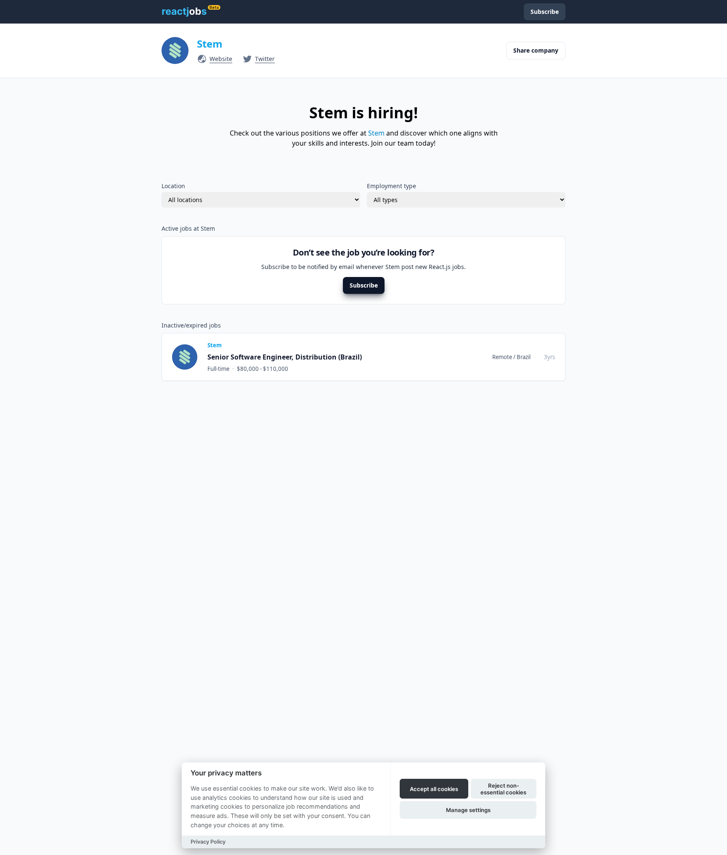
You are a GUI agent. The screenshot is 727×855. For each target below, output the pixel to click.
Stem (210, 44)
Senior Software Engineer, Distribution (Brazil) (284, 357)
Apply (540, 357)
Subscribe (364, 285)
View (507, 357)
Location (173, 186)
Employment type (391, 186)
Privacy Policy (208, 842)
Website (221, 59)
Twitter (265, 59)
